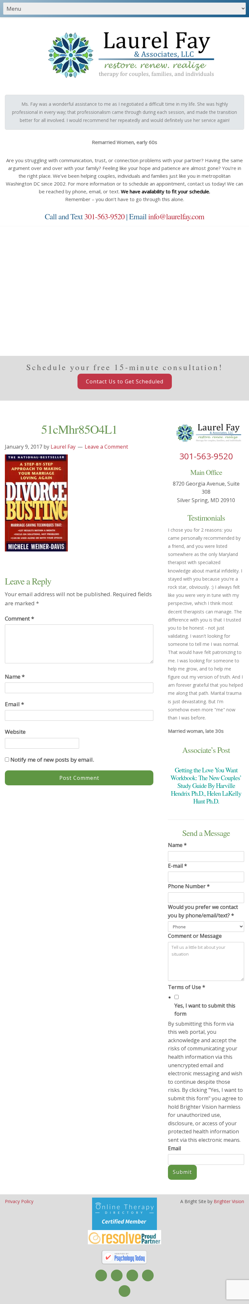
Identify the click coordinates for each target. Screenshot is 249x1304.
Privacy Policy (19, 1201)
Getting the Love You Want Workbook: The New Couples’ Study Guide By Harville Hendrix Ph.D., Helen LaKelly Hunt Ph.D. (206, 785)
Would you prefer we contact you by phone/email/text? (203, 911)
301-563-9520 (104, 216)
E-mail (177, 865)
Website (15, 731)
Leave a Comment (106, 446)
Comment (19, 618)
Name (15, 676)
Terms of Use (186, 987)
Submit (182, 1172)
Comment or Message (195, 935)
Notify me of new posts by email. (52, 759)
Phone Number (189, 886)
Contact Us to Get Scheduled (124, 381)
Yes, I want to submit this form (204, 1010)
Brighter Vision (229, 1201)
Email (14, 704)
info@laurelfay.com (176, 216)
